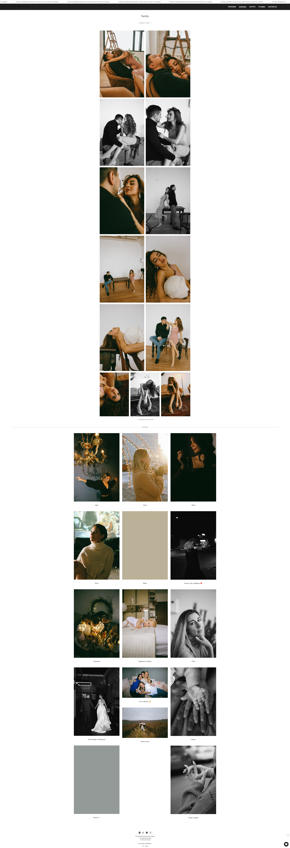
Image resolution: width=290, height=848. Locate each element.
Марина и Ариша (145, 661)
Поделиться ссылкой (146, 419)
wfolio (147, 846)
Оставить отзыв (144, 23)
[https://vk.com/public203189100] (139, 833)
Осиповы (96, 661)
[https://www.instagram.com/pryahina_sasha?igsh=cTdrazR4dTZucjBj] (150, 833)
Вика (145, 583)
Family (193, 739)
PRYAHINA (232, 7)
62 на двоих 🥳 (145, 701)
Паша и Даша (193, 818)
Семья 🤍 (96, 817)
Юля (96, 583)
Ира (96, 505)
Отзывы (261, 7)
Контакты (272, 7)
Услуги (252, 7)
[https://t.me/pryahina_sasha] (147, 833)
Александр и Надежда (96, 739)
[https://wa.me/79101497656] (143, 833)
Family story (145, 741)
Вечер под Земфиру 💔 (193, 583)
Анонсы (242, 7)
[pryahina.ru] (21, 6)
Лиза (193, 505)
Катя (145, 505)
